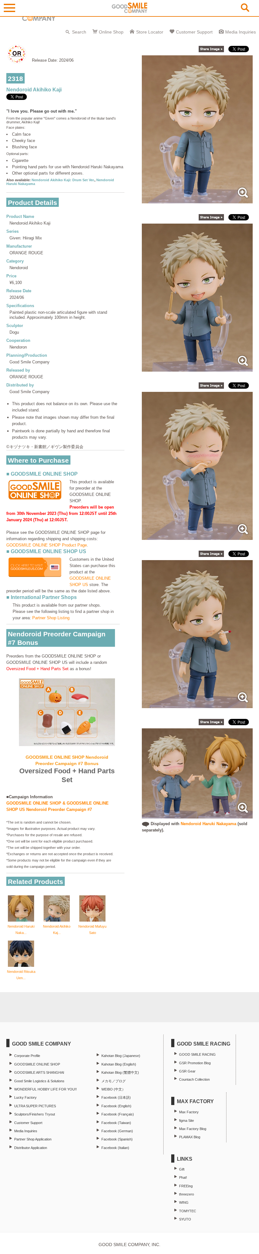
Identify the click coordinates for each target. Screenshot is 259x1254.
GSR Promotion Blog (195, 1063)
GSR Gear (187, 1071)
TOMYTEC (187, 1211)
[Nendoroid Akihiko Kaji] (197, 200)
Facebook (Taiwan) (116, 1123)
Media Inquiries (240, 31)
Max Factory (189, 1112)
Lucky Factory (25, 1097)
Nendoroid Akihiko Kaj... (56, 929)
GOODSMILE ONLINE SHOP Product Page (46, 545)
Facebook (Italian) (115, 1148)
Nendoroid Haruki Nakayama (208, 823)
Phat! (183, 1177)
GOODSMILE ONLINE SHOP (37, 1064)
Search (79, 31)
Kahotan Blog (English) (118, 1064)
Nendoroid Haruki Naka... (21, 929)
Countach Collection (194, 1079)
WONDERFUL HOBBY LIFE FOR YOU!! (45, 1089)
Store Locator (149, 31)
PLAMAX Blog (189, 1137)
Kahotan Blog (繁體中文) (120, 1072)
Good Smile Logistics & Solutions (39, 1081)
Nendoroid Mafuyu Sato (92, 929)
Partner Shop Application (32, 1139)
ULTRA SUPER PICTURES (35, 1106)
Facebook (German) (117, 1131)
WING (184, 1202)
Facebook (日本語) (116, 1097)
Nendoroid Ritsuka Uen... (21, 975)
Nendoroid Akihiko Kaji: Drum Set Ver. (63, 180)
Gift (181, 1169)
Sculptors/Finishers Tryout (34, 1114)
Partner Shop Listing (50, 617)
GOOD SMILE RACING (197, 1054)
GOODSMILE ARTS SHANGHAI (39, 1072)
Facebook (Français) (117, 1114)
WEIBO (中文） (113, 1089)
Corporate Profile (27, 1056)
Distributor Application (30, 1148)
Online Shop (111, 31)
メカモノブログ (113, 1081)
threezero (186, 1194)
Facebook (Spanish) (117, 1139)
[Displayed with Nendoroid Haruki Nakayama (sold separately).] (197, 815)
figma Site (186, 1120)
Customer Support (194, 31)
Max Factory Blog (192, 1129)
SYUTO (185, 1219)
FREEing (186, 1186)
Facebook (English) (116, 1106)
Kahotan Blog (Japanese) (120, 1056)
